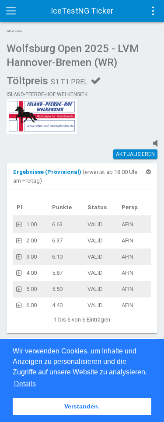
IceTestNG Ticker (82, 10)
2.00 (31, 240)
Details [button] (25, 383)
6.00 (31, 305)
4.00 (31, 273)
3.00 (31, 256)
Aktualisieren (135, 154)
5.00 (31, 289)
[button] (48, 172)
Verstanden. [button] (82, 406)
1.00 (31, 224)
